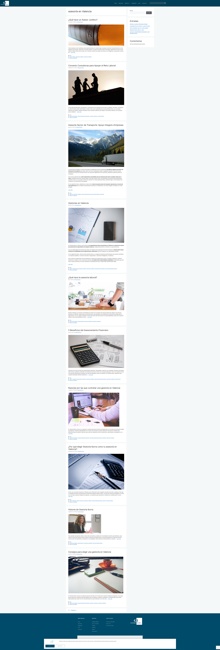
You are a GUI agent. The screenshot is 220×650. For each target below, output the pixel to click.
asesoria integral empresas (97, 500)
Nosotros (121, 3)
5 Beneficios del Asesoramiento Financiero (88, 330)
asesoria (71, 194)
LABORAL (93, 625)
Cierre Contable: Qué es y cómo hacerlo (139, 28)
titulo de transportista (95, 194)
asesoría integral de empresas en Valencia (98, 437)
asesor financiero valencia (81, 268)
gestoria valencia (109, 500)
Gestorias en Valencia (78, 203)
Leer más (73, 52)
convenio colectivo (93, 116)
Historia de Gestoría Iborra (80, 509)
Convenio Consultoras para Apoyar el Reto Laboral (92, 65)
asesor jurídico (72, 56)
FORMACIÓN (80, 625)
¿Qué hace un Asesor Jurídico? (82, 20)
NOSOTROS (80, 623)
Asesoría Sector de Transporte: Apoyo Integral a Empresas (95, 125)
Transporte (102, 194)
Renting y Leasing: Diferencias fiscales (139, 24)
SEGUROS (94, 627)
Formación (134, 3)
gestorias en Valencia (97, 321)
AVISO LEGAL (108, 623)
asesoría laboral (81, 321)
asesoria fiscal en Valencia (100, 268)
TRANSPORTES (94, 631)
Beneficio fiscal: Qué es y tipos (137, 29)
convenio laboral (101, 116)
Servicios (127, 3)
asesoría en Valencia (79, 56)
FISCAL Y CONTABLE (95, 623)
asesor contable (73, 268)
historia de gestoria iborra (97, 543)
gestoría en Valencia (88, 56)
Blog (139, 3)
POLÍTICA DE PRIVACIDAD (110, 621)
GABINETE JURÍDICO (95, 621)
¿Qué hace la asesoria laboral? (82, 277)
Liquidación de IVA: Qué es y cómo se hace (140, 26)
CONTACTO (80, 629)
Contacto (144, 3)
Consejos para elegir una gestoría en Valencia (89, 552)
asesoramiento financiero (81, 379)
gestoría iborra (117, 379)
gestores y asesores (94, 603)
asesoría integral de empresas (83, 116)
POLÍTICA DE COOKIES (110, 625)
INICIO (79, 621)
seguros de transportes (86, 194)
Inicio (115, 3)
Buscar (131, 10)
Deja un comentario (73, 57)
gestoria (104, 500)
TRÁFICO (93, 629)
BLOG (79, 627)
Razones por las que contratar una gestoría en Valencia (94, 388)
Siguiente (74, 610)
